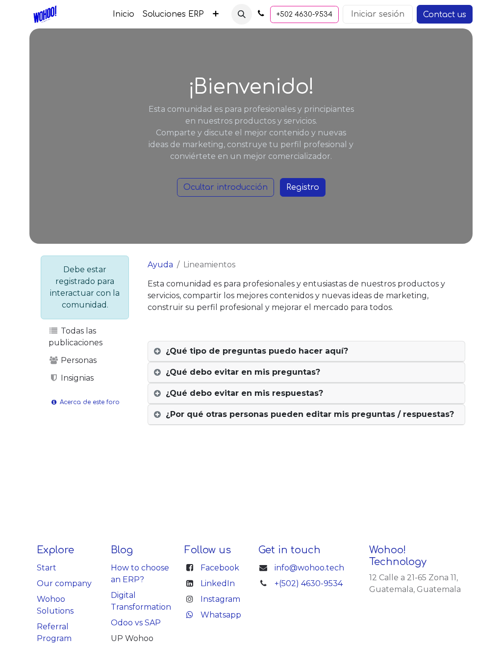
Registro (302, 187)
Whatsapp (221, 614)
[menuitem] (123, 14)
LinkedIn (218, 583)
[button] (241, 14)
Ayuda (160, 264)
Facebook (220, 567)
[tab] (306, 351)
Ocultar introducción (225, 187)
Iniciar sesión (377, 14)
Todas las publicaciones (75, 336)
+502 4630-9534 (304, 14)
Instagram (220, 599)
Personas (78, 360)
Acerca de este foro (89, 402)
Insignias (76, 378)
